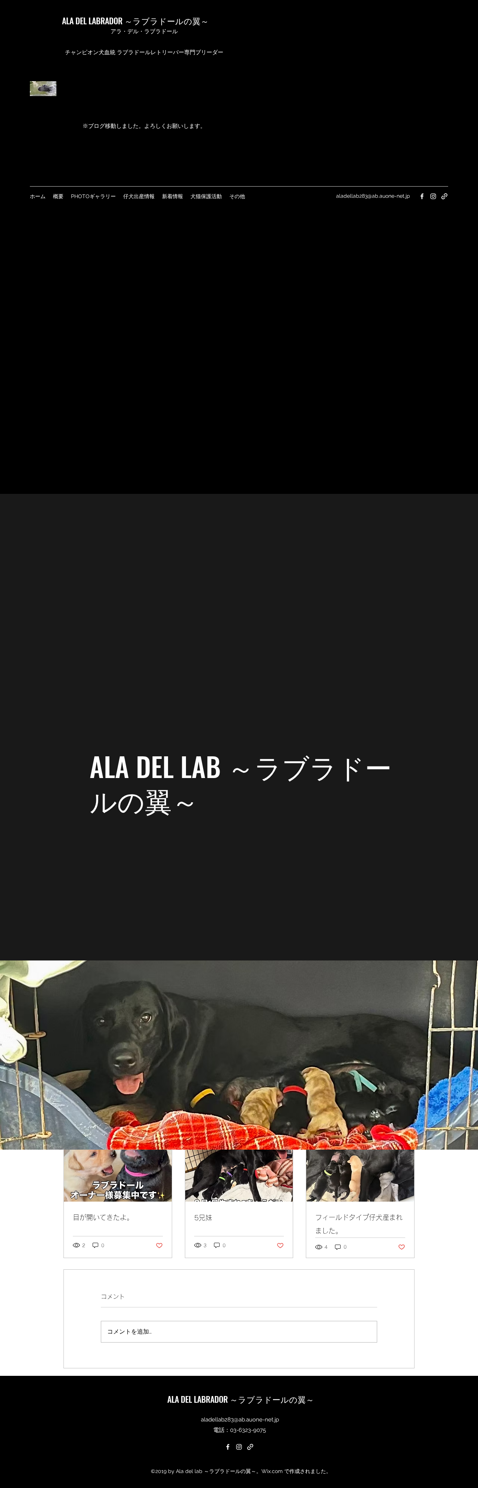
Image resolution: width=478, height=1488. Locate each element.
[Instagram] (239, 1447)
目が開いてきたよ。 (103, 1217)
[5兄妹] (239, 1171)
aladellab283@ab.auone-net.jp (240, 1419)
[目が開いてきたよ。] (118, 1171)
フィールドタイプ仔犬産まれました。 (359, 1224)
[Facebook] (228, 1447)
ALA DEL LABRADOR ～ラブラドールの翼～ (135, 21)
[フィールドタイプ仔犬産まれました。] (360, 1171)
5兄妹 (203, 1217)
